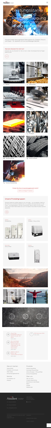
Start (7, 56)
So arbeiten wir (11, 378)
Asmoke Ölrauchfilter (32, 370)
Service (9, 376)
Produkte (29, 366)
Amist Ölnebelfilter (31, 374)
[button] (6, 20)
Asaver (9, 380)
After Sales (10, 372)
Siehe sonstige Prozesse (25, 191)
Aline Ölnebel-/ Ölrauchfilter (34, 372)
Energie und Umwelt (12, 370)
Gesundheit (10, 368)
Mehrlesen (25, 30)
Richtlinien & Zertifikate (32, 382)
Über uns (29, 376)
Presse (28, 385)
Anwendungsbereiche (13, 373)
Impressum (28, 415)
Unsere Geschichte (31, 380)
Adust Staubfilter (31, 368)
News (27, 383)
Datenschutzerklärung (31, 418)
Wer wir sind (29, 378)
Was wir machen (12, 366)
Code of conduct (30, 421)
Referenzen (29, 387)
